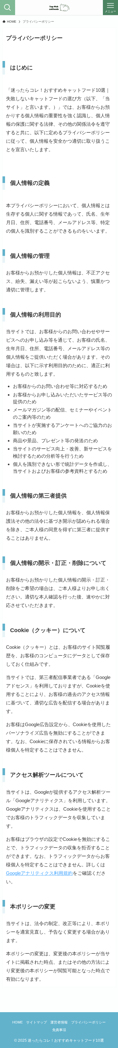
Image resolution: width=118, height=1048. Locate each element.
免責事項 (59, 1030)
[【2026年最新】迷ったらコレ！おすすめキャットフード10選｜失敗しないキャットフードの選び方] (59, 7)
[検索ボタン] (7, 7)
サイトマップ (36, 1022)
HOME (17, 1022)
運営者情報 (59, 1022)
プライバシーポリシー (88, 1022)
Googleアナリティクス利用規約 (39, 873)
